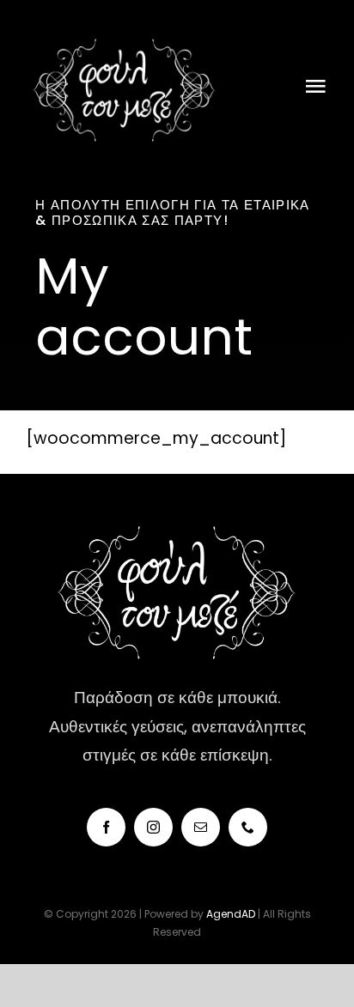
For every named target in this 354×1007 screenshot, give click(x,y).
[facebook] (106, 827)
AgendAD (232, 914)
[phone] (248, 827)
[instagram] (153, 827)
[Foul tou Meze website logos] (124, 33)
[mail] (200, 827)
